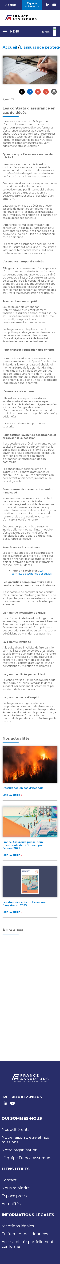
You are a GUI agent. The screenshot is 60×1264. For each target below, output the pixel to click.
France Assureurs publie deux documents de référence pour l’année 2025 (24, 845)
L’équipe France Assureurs (26, 1157)
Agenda (10, 4)
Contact (9, 1180)
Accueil (10, 47)
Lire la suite (11, 795)
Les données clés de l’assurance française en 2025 (25, 904)
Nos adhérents (15, 1129)
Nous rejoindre (16, 1188)
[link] (48, 5)
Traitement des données (25, 1233)
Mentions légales (18, 1226)
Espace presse (15, 1195)
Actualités (11, 1203)
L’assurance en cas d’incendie (23, 788)
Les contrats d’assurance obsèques (32, 572)
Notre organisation (20, 1150)
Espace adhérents (32, 5)
